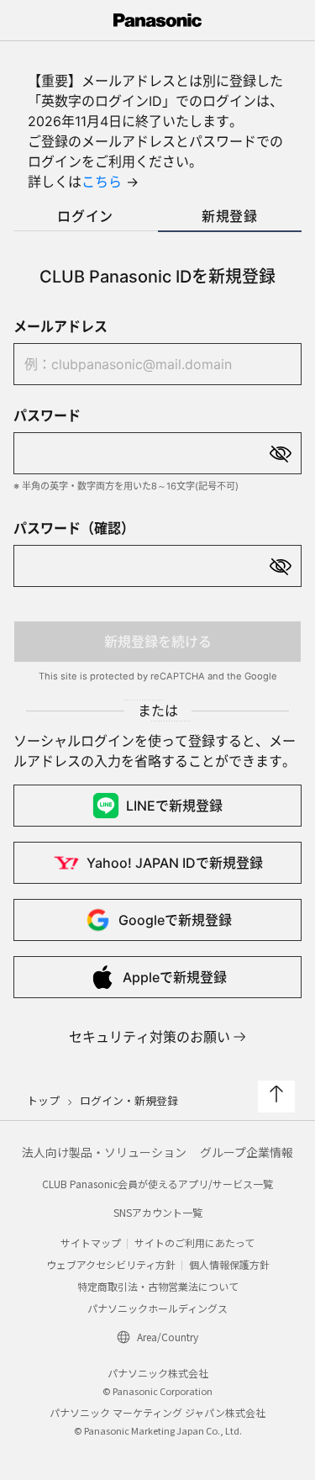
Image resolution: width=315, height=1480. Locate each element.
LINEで (174, 805)
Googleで (175, 920)
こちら (101, 181)
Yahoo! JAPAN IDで (175, 862)
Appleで (175, 977)
